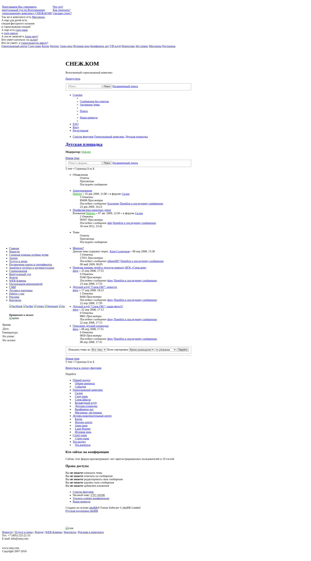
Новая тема (72, 158)
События (80, 386)
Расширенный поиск (125, 86)
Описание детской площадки (91, 325)
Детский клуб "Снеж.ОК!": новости (95, 287)
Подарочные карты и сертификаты (30, 264)
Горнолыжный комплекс (88, 389)
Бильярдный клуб (86, 402)
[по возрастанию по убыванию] (165, 349)
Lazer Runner (83, 428)
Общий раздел (81, 380)
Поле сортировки (118, 349)
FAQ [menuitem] (75, 124)
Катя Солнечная (120, 251)
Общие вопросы (85, 383)
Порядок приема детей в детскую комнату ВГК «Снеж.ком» (110, 267)
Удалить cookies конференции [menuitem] (91, 498)
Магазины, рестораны (88, 412)
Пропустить (73, 78)
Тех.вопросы (83, 444)
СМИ (12, 287)
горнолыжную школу (34, 42)
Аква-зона (81, 425)
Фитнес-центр (83, 422)
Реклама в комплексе (91, 532)
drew (75, 270)
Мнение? (78, 248)
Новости (14, 251)
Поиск (107, 86)
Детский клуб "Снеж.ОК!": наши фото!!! (98, 306)
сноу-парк (21, 29)
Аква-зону (31, 36)
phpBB (93, 507)
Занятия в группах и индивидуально (31, 267)
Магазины (38, 17)
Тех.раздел (79, 441)
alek (109, 222)
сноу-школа (11, 33)
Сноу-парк (81, 396)
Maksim (86, 151)
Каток (78, 419)
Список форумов (83, 491)
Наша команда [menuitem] (89, 117)
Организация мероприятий (25, 283)
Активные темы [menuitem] (90, 104)
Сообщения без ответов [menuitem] (94, 101)
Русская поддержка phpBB (82, 510)
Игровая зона (83, 431)
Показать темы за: (79, 349)
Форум (13, 277)
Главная (14, 248)
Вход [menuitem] (76, 127)
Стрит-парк (80, 435)
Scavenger (113, 203)
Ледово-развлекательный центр (92, 415)
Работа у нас (16, 293)
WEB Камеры (17, 280)
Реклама (14, 296)
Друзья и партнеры (21, 290)
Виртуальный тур (20, 274)
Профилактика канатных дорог (92, 210)
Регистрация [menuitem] (80, 130)
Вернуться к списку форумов (83, 367)
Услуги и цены (18, 261)
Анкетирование (82, 190)
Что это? (58, 6)
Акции (13, 258)
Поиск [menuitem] (84, 111)
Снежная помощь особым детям (28, 254)
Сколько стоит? (62, 13)
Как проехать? (61, 10)
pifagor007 (113, 261)
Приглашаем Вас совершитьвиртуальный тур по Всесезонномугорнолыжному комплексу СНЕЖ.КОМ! (27, 10)
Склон (126, 193)
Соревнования (18, 270)
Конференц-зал (84, 409)
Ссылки (77, 94)
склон (33, 39)
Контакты (15, 300)
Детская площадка (84, 144)
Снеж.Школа (83, 399)
